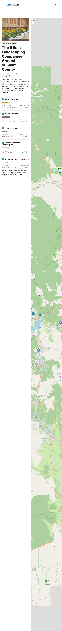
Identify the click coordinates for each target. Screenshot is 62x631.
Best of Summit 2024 (9, 43)
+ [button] (33, 20)
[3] (59, 321)
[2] (32, 312)
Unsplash (26, 39)
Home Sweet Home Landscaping (12, 144)
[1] (31, 312)
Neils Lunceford (11, 99)
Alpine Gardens (10, 114)
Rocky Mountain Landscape (15, 159)
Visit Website (25, 107)
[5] (37, 348)
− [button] (33, 23)
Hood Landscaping (11, 128)
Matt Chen (21, 39)
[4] (38, 313)
